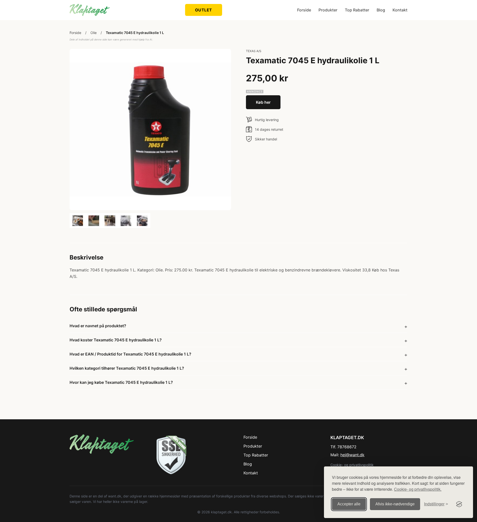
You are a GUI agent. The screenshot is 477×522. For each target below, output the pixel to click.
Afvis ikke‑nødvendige (395, 504)
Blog (381, 9)
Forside (304, 9)
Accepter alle (348, 504)
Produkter (327, 9)
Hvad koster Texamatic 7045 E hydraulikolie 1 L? (116, 339)
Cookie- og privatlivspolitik (352, 465)
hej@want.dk (352, 454)
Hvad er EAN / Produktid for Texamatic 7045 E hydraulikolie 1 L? (130, 354)
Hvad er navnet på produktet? (98, 325)
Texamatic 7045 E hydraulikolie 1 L (135, 33)
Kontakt (400, 9)
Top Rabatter (357, 9)
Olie (93, 33)
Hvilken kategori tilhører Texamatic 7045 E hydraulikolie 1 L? (127, 368)
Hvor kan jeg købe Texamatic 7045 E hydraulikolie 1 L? (121, 382)
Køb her (263, 102)
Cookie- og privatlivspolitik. (417, 489)
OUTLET (203, 9)
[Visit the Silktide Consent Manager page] (459, 504)
